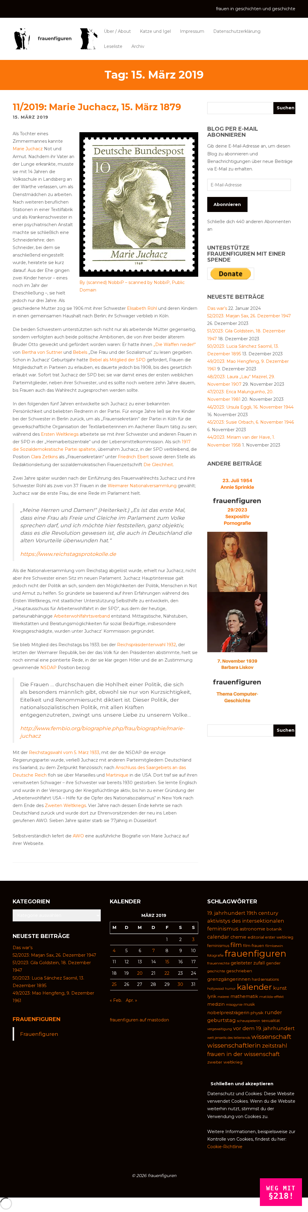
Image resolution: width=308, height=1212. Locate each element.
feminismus (218, 945)
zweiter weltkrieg (224, 1062)
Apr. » (131, 1000)
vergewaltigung (219, 1029)
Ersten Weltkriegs (60, 434)
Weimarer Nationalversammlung (142, 485)
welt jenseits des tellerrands (228, 1038)
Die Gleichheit (158, 464)
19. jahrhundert (226, 913)
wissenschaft (271, 1036)
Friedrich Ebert (133, 457)
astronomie (252, 929)
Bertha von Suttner (42, 352)
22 (167, 973)
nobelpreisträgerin (228, 1012)
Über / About (117, 31)
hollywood (215, 988)
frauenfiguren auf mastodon (139, 1020)
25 (114, 984)
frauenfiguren (255, 953)
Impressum (192, 31)
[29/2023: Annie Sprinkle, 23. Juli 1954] (237, 501)
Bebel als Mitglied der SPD (117, 360)
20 (140, 973)
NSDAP (48, 667)
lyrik (211, 996)
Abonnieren (227, 204)
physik (257, 1012)
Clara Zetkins (44, 457)
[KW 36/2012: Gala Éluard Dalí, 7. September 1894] (237, 561)
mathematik (244, 996)
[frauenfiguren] (55, 39)
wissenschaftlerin (234, 1045)
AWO (78, 836)
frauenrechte (218, 963)
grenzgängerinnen (229, 979)
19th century (262, 913)
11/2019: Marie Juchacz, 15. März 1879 (97, 107)
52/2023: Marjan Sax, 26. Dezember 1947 (249, 316)
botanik (274, 929)
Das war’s (217, 308)
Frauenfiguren (36, 1019)
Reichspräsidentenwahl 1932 (146, 644)
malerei (223, 997)
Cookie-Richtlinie (224, 1146)
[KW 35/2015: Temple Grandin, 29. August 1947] (237, 621)
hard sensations (265, 979)
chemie (238, 937)
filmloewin (274, 946)
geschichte (216, 971)
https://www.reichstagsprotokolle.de (68, 554)
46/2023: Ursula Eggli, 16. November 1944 (250, 407)
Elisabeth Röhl (142, 308)
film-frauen (253, 945)
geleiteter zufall (248, 963)
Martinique (117, 775)
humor (230, 989)
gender (273, 963)
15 (167, 961)
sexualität (270, 1020)
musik (249, 1004)
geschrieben (239, 970)
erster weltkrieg (279, 937)
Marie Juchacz (28, 148)
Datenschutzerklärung (236, 31)
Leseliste (113, 46)
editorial (256, 937)
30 (180, 984)
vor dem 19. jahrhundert (264, 1028)
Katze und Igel (155, 31)
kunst (280, 988)
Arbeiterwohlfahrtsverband (82, 616)
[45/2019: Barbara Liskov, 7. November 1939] (237, 681)
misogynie (234, 1004)
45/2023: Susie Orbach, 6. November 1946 (250, 422)
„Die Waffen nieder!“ (174, 344)
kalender (254, 987)
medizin (216, 1004)
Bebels (80, 352)
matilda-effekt (271, 997)
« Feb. (116, 1000)
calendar (218, 937)
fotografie (215, 955)
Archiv (137, 46)
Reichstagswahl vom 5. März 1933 (64, 752)
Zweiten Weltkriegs (65, 805)
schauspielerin (248, 1021)
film (236, 945)
